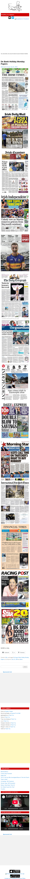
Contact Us (7, 878)
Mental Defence (4, 771)
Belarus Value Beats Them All (8, 785)
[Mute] (24, 808)
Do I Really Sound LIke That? (7, 787)
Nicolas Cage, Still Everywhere (8, 783)
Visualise (3, 789)
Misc (7, 657)
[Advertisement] (15, 35)
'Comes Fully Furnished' (6, 773)
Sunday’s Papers (9, 711)
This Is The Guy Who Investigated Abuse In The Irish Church (15, 777)
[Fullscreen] (27, 808)
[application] (15, 802)
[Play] (3, 808)
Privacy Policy (21, 878)
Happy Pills (3, 775)
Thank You (11, 715)
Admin (2, 66)
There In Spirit (4, 779)
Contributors (14, 878)
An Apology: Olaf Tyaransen (7, 781)
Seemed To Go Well (15, 713)
